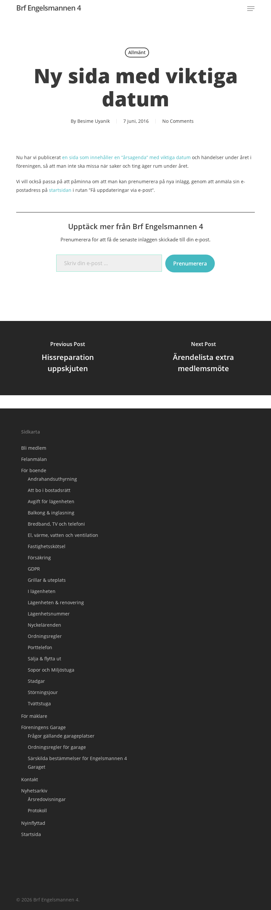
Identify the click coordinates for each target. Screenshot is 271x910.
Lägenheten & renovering (56, 602)
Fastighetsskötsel (46, 546)
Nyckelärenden (44, 625)
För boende (33, 470)
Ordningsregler (45, 636)
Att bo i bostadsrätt (49, 490)
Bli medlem (33, 448)
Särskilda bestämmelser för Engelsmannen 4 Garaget (77, 762)
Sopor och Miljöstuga (51, 670)
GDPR (34, 569)
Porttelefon (40, 647)
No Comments (178, 121)
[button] (250, 8)
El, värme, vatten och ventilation (63, 535)
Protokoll (37, 810)
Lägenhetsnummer (49, 614)
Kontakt (29, 779)
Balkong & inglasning (51, 512)
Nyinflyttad (33, 823)
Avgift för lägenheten (51, 501)
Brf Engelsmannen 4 (48, 7)
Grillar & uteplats (47, 580)
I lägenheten (42, 591)
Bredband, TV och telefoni (56, 524)
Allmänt (137, 52)
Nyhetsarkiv (34, 791)
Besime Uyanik (93, 121)
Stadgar (36, 681)
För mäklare (34, 716)
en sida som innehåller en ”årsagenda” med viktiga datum (126, 157)
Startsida (31, 834)
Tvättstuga (39, 703)
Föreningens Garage (43, 727)
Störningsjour (43, 692)
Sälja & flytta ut (44, 658)
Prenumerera (190, 263)
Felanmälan (34, 459)
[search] (236, 8)
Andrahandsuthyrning (52, 479)
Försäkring (39, 557)
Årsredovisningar (47, 799)
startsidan (60, 190)
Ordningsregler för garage (57, 747)
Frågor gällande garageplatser (61, 736)
